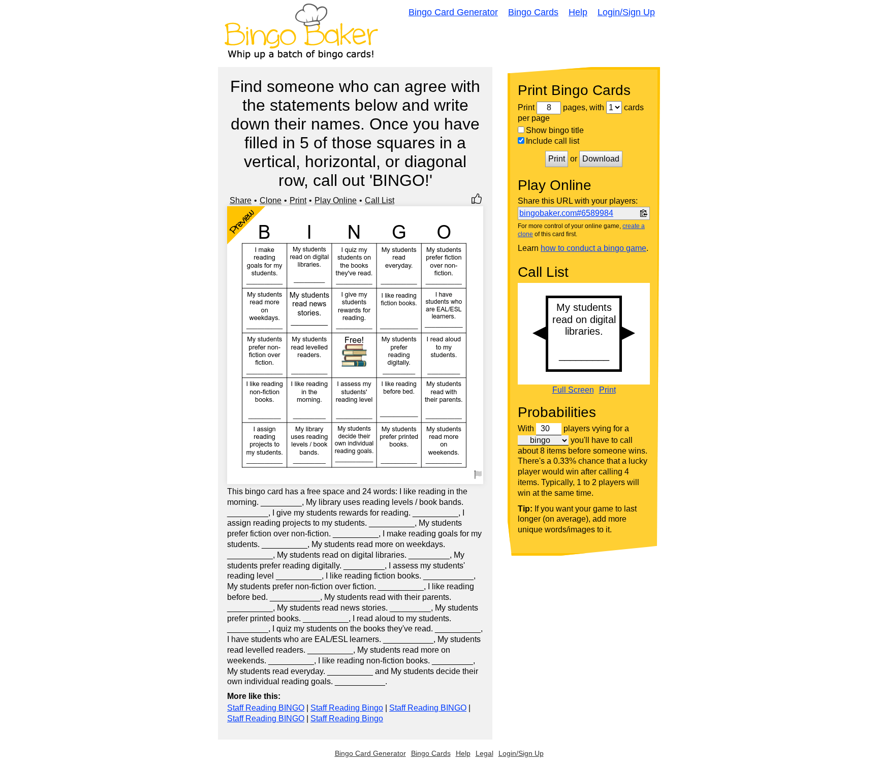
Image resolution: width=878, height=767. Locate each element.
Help (578, 12)
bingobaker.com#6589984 (566, 213)
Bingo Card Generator (453, 12)
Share (241, 200)
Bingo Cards (533, 12)
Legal (484, 753)
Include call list (552, 141)
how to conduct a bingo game (593, 248)
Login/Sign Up (626, 12)
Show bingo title (555, 130)
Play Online (336, 200)
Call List (379, 200)
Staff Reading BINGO (265, 708)
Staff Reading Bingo (346, 708)
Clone (270, 200)
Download (600, 158)
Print (298, 200)
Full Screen (573, 390)
